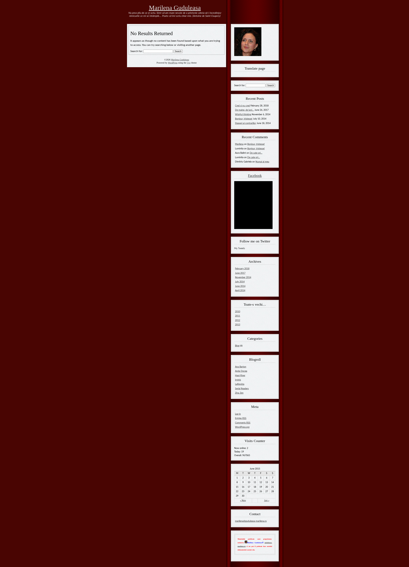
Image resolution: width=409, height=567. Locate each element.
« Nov (243, 500)
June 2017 (240, 273)
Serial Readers (242, 389)
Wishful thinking (243, 114)
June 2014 (240, 286)
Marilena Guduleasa (175, 7)
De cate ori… (256, 153)
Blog (237, 346)
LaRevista (239, 384)
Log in (238, 414)
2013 (237, 325)
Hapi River (240, 376)
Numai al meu (262, 162)
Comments (242, 423)
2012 (237, 320)
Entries (240, 418)
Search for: (136, 51)
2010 (237, 312)
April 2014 (240, 290)
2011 (237, 316)
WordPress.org (242, 427)
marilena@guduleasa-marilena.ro (251, 521)
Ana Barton (240, 367)
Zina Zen (239, 393)
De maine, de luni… (244, 110)
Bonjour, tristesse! (243, 119)
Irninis (238, 380)
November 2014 (243, 277)
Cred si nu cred (242, 106)
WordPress (172, 63)
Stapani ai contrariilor (245, 123)
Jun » (266, 500)
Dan (189, 63)
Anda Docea (241, 371)
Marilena (239, 144)
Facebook (255, 175)
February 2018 (242, 269)
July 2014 (240, 282)
